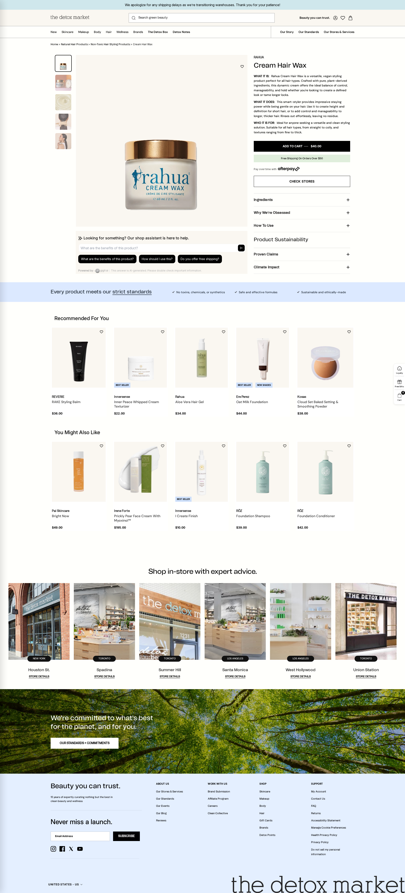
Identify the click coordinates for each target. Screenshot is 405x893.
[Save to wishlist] (242, 66)
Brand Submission (219, 791)
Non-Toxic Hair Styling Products (110, 44)
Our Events (162, 806)
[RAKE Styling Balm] (79, 358)
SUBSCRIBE (126, 836)
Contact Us (318, 799)
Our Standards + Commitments (84, 743)
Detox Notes (181, 32)
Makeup (83, 32)
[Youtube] (80, 849)
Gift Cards (265, 820)
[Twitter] (71, 849)
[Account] (335, 18)
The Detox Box (158, 32)
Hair (109, 32)
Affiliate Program (218, 799)
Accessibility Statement (325, 820)
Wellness (122, 32)
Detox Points (267, 835)
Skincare (67, 32)
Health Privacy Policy (324, 835)
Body (97, 32)
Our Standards (308, 32)
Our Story (287, 32)
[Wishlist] (342, 18)
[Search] (133, 18)
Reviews (161, 820)
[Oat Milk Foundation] (262, 357)
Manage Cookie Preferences (328, 827)
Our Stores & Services (339, 32)
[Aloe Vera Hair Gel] (201, 357)
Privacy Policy (320, 842)
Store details (39, 676)
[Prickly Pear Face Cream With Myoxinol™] (140, 471)
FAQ (313, 806)
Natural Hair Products (74, 44)
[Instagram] (53, 849)
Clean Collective (218, 813)
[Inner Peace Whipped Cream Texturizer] (140, 357)
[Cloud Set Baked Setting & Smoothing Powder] (325, 358)
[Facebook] (62, 849)
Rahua (259, 57)
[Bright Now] (79, 472)
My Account (318, 791)
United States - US (63, 884)
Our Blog (161, 813)
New (54, 32)
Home (54, 44)
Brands (138, 32)
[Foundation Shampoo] (262, 471)
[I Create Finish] (201, 471)
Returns (316, 813)
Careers (212, 806)
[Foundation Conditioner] (325, 472)
